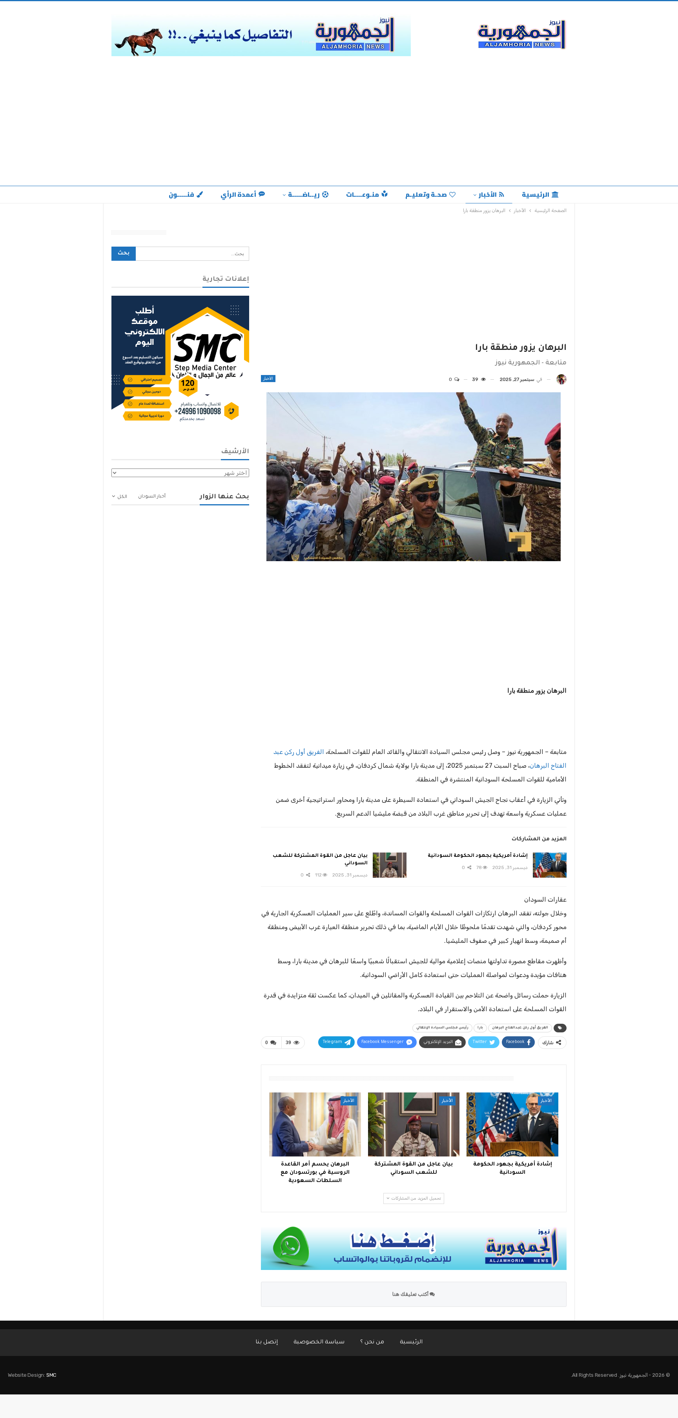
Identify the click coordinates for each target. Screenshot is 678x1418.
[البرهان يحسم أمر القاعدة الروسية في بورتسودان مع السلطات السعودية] (315, 1124)
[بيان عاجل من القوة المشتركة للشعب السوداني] (389, 865)
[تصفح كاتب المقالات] (561, 379)
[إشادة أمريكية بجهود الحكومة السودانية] (550, 865)
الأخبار (488, 194)
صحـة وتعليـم (426, 194)
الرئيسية (535, 194)
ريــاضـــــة (304, 194)
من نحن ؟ (372, 1342)
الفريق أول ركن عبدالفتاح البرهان (520, 1028)
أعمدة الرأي (238, 194)
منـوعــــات (362, 194)
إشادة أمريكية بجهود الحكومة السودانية (478, 856)
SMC (51, 1375)
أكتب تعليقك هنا (411, 1294)
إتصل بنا (266, 1342)
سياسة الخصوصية (318, 1342)
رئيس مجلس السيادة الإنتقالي (442, 1028)
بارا (480, 1028)
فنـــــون (181, 194)
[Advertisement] (339, 119)
